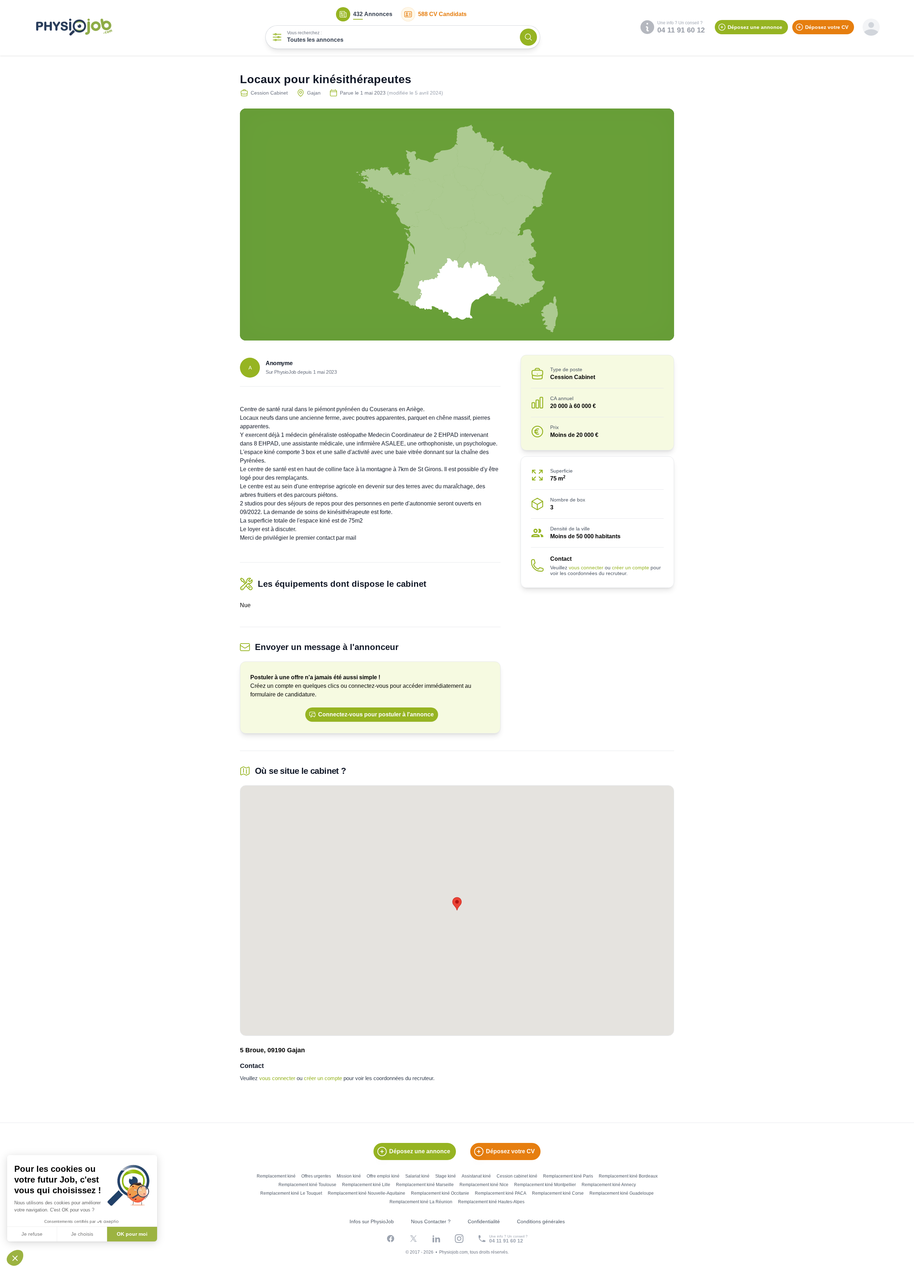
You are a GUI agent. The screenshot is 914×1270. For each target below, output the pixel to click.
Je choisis (82, 1234)
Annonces (372, 14)
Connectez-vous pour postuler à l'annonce (376, 714)
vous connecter (586, 567)
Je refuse (31, 1234)
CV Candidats (442, 14)
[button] (15, 1257)
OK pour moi (132, 1234)
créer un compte (630, 567)
